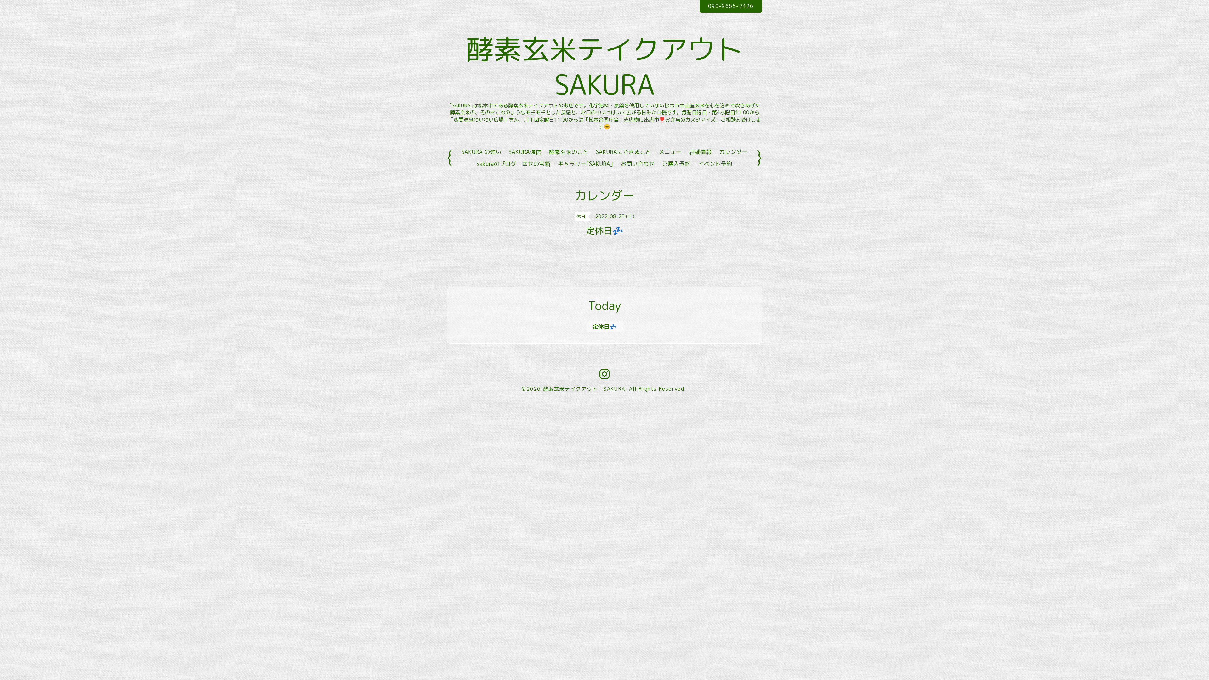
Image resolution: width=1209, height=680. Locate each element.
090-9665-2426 (731, 6)
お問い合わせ (638, 164)
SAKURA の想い (481, 152)
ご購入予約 (676, 164)
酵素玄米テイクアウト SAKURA (622, 67)
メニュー (670, 152)
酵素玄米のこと (568, 152)
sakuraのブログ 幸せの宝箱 (513, 164)
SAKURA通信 (525, 152)
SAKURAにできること (623, 152)
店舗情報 (700, 152)
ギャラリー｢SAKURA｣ (585, 164)
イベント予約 (715, 164)
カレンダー (733, 152)
